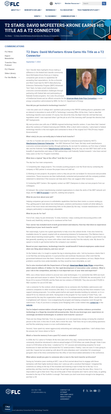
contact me (94, 303)
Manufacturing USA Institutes (60, 149)
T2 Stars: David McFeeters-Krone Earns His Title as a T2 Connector (36, 36)
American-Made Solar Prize (81, 265)
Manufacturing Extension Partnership (40, 143)
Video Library (10, 73)
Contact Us (65, 390)
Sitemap (63, 392)
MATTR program (43, 193)
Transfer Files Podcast (10, 64)
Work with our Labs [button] (32, 10)
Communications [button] (68, 16)
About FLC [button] (15, 10)
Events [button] (37, 16)
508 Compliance (66, 394)
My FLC (57, 3)
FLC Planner (10, 69)
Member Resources (72, 3)
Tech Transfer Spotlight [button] (88, 10)
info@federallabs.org (38, 392)
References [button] (50, 10)
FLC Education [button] (66, 10)
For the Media (10, 77)
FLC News (8, 36)
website (29, 305)
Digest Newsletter (9, 57)
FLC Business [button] (50, 16)
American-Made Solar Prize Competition (82, 98)
